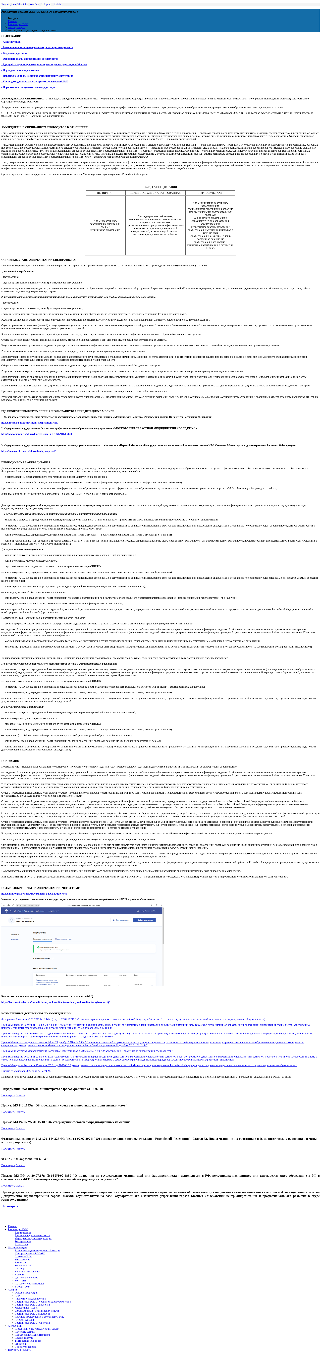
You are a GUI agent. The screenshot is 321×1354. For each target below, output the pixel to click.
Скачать (20, 1095)
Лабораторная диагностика (30, 1298)
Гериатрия (20, 1343)
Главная (12, 21)
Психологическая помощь (29, 1283)
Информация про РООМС (30, 1253)
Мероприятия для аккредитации (33, 1238)
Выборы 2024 (22, 1286)
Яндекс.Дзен (8, 4)
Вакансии (20, 1262)
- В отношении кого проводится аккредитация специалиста (37, 47)
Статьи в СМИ (23, 1256)
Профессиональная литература (32, 1334)
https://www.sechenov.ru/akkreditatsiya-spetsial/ (28, 451)
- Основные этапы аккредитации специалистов (29, 58)
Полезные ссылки (25, 1331)
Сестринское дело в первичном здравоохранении (43, 1301)
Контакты (20, 1280)
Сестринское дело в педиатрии (32, 1322)
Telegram (46, 4)
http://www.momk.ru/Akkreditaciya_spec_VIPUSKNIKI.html (36, 434)
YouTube (34, 4)
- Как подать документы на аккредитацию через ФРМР (34, 81)
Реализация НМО (18, 24)
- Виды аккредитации (14, 53)
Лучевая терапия (24, 1319)
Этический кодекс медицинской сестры (37, 1250)
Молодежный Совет (26, 1307)
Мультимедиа (22, 1259)
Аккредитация (16, 27)
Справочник (15, 1325)
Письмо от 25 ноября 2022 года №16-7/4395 (26, 1071)
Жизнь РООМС (24, 1265)
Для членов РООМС (26, 1277)
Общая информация (26, 1292)
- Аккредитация (11, 41)
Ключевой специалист (27, 1271)
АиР (17, 1295)
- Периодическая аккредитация (20, 70)
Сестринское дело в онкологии (32, 1304)
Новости (20, 1274)
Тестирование (23, 1241)
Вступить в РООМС (19, 1349)
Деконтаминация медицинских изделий (37, 1310)
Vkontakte (22, 4)
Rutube (58, 4)
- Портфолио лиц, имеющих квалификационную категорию (37, 75)
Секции (12, 1289)
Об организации (17, 1247)
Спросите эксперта (25, 1346)
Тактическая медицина (28, 1340)
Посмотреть (8, 1095)
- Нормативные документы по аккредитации (28, 87)
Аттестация (21, 1244)
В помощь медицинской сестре (32, 1235)
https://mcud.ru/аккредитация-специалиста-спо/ (29, 422)
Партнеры (20, 1268)
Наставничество (24, 1337)
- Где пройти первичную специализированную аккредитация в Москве (44, 64)
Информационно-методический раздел (37, 1328)
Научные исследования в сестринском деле (39, 1316)
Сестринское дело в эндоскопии (33, 1313)
